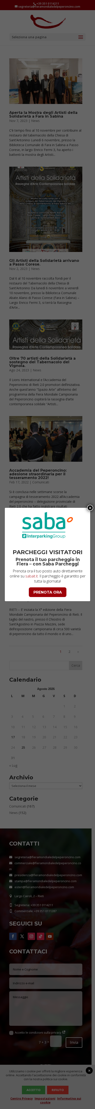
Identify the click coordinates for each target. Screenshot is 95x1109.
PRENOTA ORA (47, 592)
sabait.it (31, 576)
